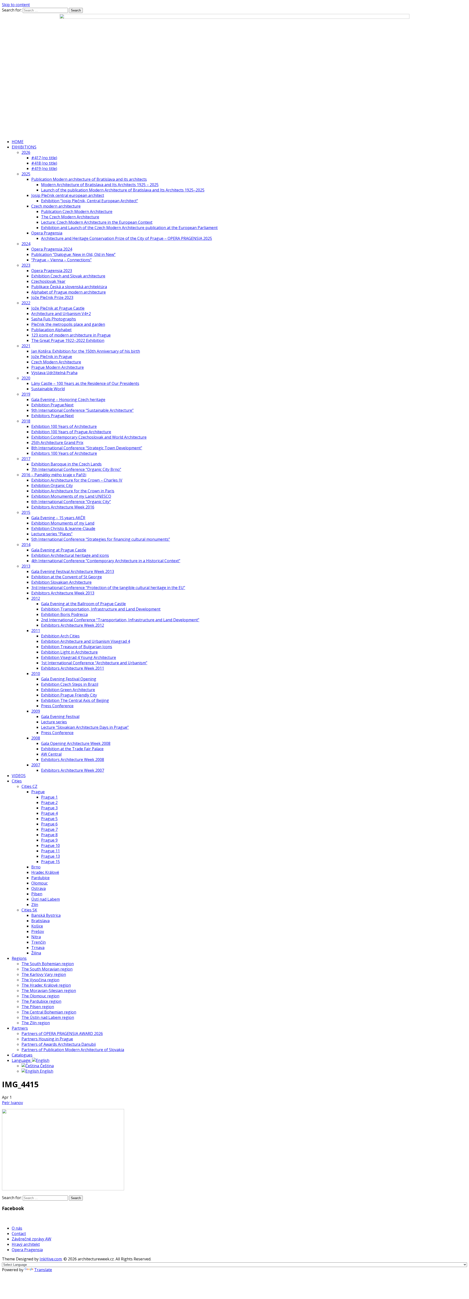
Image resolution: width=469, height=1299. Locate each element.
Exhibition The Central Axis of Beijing (75, 700)
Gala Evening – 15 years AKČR (58, 517)
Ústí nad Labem (45, 899)
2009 (35, 711)
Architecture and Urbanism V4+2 (61, 313)
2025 (25, 174)
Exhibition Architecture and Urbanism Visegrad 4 (85, 641)
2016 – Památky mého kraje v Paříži (53, 474)
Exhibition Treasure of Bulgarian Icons (76, 646)
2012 (35, 598)
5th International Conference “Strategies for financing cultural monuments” (100, 539)
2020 (25, 378)
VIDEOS (19, 775)
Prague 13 (50, 856)
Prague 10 (50, 845)
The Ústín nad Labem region (47, 1017)
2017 (25, 458)
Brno (36, 867)
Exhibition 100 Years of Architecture (64, 426)
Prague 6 (49, 824)
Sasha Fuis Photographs (53, 319)
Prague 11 (50, 851)
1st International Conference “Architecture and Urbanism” (94, 662)
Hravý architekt (26, 1244)
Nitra (36, 937)
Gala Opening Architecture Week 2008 (75, 743)
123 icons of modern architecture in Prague (71, 335)
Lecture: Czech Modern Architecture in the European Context (96, 222)
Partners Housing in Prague (47, 1039)
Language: (22, 1060)
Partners (20, 1028)
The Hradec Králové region (46, 985)
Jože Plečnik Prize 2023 (52, 297)
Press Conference (57, 705)
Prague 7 (49, 829)
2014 (25, 544)
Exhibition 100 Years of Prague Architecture (71, 431)
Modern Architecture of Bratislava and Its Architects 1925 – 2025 (100, 184)
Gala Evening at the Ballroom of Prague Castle (83, 603)
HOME (17, 141)
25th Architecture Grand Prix (57, 442)
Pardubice (40, 877)
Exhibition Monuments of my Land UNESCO (71, 496)
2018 (25, 421)
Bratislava (40, 920)
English (46, 1071)
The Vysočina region (40, 979)
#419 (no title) (44, 168)
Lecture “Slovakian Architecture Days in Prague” (85, 727)
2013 (25, 566)
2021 (25, 346)
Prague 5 (49, 818)
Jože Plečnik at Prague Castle (58, 308)
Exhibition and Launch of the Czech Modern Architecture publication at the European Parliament (129, 227)
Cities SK (29, 910)
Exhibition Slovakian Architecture (61, 582)
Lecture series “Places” (52, 534)
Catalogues (22, 1055)
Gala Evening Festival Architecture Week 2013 (72, 571)
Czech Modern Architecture (56, 362)
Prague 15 (50, 861)
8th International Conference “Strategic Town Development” (86, 448)
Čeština (46, 1065)
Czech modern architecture (56, 206)
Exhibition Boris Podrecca (64, 614)
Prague (38, 791)
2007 (35, 765)
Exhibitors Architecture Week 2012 (72, 625)
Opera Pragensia (46, 233)
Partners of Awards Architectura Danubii (58, 1044)
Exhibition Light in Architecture (69, 652)
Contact (19, 1233)
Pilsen (36, 894)
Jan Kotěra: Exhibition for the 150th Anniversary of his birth (85, 351)
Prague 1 (49, 797)
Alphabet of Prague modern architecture (68, 292)
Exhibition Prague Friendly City (69, 695)
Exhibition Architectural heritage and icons (70, 555)
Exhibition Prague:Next (52, 405)
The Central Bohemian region (48, 1012)
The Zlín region (35, 1022)
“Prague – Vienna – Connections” (61, 260)
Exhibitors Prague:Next (52, 415)
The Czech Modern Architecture (70, 217)
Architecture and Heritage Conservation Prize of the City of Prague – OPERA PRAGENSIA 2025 (126, 238)
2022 (25, 303)
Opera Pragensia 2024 (51, 249)
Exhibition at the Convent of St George (66, 577)
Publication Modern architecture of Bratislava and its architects (89, 179)
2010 (35, 673)
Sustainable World (48, 388)
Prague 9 (49, 840)
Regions (19, 958)
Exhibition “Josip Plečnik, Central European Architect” (89, 200)
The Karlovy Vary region (43, 974)
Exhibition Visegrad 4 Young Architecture (78, 657)
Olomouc (39, 883)
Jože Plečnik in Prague (51, 356)
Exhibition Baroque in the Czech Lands (66, 464)
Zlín (34, 904)
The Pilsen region (37, 1006)
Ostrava (38, 888)
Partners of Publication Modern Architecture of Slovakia (72, 1049)
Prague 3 (49, 808)
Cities (17, 781)
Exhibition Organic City (52, 485)
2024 (25, 243)
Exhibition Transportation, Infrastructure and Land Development (100, 609)
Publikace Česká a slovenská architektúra (69, 286)
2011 (35, 630)
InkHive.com (51, 1259)
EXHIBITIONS (24, 147)
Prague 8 (49, 834)
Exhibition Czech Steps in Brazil (69, 684)
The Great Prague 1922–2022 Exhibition (67, 340)
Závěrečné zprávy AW (31, 1239)
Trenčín (38, 942)
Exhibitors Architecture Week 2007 (72, 770)
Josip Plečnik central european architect (67, 195)
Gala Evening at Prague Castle (58, 550)
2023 (25, 265)
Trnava (37, 947)
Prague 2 (49, 802)
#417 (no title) (44, 157)
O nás (17, 1228)
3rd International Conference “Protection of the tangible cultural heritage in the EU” (108, 587)
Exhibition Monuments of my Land (62, 523)
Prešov (37, 931)
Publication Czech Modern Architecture (76, 211)
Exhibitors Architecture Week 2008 (72, 759)
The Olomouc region (40, 996)
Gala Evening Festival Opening (68, 679)
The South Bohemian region (47, 963)
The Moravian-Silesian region (48, 990)
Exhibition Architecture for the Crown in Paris (72, 491)
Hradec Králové (45, 872)
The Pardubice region (41, 1001)
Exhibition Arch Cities (60, 636)
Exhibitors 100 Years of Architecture (64, 453)
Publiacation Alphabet (51, 329)
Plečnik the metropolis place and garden (68, 324)
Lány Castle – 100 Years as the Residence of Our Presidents (85, 383)
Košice (37, 926)
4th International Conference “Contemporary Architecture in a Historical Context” (105, 560)
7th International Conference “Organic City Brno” (76, 469)
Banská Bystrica (46, 915)
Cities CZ (29, 786)
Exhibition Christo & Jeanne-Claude (63, 528)
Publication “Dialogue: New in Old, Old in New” (73, 254)
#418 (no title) (44, 163)
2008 (35, 738)
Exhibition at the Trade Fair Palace (72, 748)
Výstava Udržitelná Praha (54, 372)
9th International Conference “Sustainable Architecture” (82, 410)
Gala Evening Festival (60, 716)
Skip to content (16, 4)
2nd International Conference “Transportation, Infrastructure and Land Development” (120, 620)
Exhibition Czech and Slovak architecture (68, 276)
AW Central (51, 754)
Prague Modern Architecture (57, 367)
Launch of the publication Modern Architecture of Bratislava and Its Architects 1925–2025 (122, 190)
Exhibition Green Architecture (68, 689)
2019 (25, 394)
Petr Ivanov (12, 1102)
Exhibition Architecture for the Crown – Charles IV (76, 480)
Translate (43, 1269)
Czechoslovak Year (48, 281)
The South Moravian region (47, 969)
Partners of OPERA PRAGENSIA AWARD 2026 (62, 1033)
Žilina (36, 953)
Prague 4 (49, 813)
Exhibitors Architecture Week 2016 (62, 507)
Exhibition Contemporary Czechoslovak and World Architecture (89, 437)
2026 (25, 152)
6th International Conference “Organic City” (71, 501)
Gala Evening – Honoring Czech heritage (68, 399)
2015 (25, 512)
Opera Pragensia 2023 (51, 270)
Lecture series (54, 722)
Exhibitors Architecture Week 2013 (62, 593)
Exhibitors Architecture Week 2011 (72, 668)
